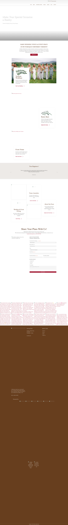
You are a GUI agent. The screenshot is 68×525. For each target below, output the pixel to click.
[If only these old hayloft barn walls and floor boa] (17, 308)
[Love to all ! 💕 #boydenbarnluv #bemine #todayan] (62, 308)
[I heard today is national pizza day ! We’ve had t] (5, 319)
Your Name (32, 251)
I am (30, 248)
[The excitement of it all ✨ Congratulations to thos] (51, 308)
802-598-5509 (38, 233)
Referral (31, 263)
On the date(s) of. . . (32, 244)
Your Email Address (34, 255)
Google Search (32, 260)
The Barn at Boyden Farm (16, 3)
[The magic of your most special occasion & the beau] (51, 319)
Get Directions (29, 335)
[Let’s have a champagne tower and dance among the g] (39, 308)
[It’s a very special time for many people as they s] (62, 319)
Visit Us (43, 332)
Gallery (43, 333)
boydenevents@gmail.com (31, 233)
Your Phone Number (46, 255)
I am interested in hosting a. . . (35, 240)
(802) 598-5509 (54, 1)
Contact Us (44, 335)
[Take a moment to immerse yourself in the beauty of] (39, 319)
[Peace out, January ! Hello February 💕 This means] (28, 319)
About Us (43, 330)
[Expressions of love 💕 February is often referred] (17, 319)
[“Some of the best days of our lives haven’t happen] (5, 308)
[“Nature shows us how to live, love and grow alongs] (28, 308)
